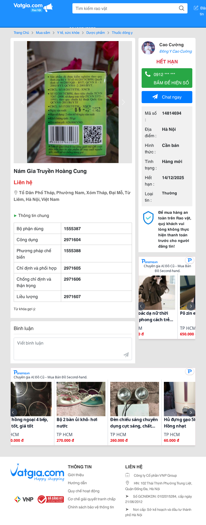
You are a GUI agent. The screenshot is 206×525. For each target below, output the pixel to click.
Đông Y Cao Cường (175, 51)
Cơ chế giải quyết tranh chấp (92, 498)
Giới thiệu (76, 474)
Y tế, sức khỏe (68, 32)
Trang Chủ (21, 32)
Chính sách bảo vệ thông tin (91, 506)
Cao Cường (171, 44)
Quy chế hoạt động (84, 490)
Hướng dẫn (77, 482)
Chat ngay (172, 96)
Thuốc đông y (122, 32)
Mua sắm (43, 32)
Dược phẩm (95, 32)
